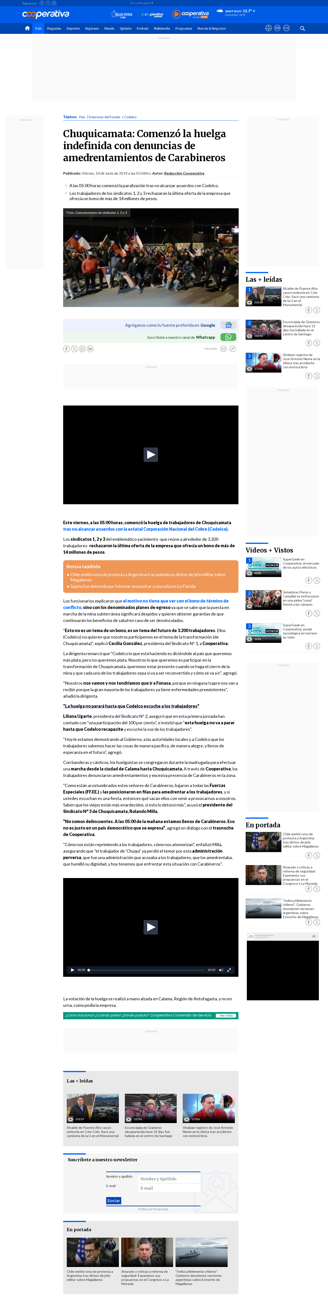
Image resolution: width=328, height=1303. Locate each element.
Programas (183, 28)
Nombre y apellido (119, 1176)
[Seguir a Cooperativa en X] (48, 3)
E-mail (110, 1186)
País (38, 28)
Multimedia (162, 28)
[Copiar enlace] (232, 348)
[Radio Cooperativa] (190, 14)
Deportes (73, 28)
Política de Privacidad (153, 1209)
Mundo (109, 28)
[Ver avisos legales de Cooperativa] (268, 32)
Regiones (92, 28)
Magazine (54, 28)
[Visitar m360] (277, 32)
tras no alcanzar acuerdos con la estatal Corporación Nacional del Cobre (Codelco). (146, 529)
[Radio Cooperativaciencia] (152, 14)
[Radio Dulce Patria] (121, 14)
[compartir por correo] (223, 348)
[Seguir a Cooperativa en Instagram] (54, 3)
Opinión (125, 28)
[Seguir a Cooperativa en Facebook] (42, 3)
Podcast (142, 28)
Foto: (70, 213)
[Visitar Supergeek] (286, 32)
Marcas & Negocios (211, 28)
